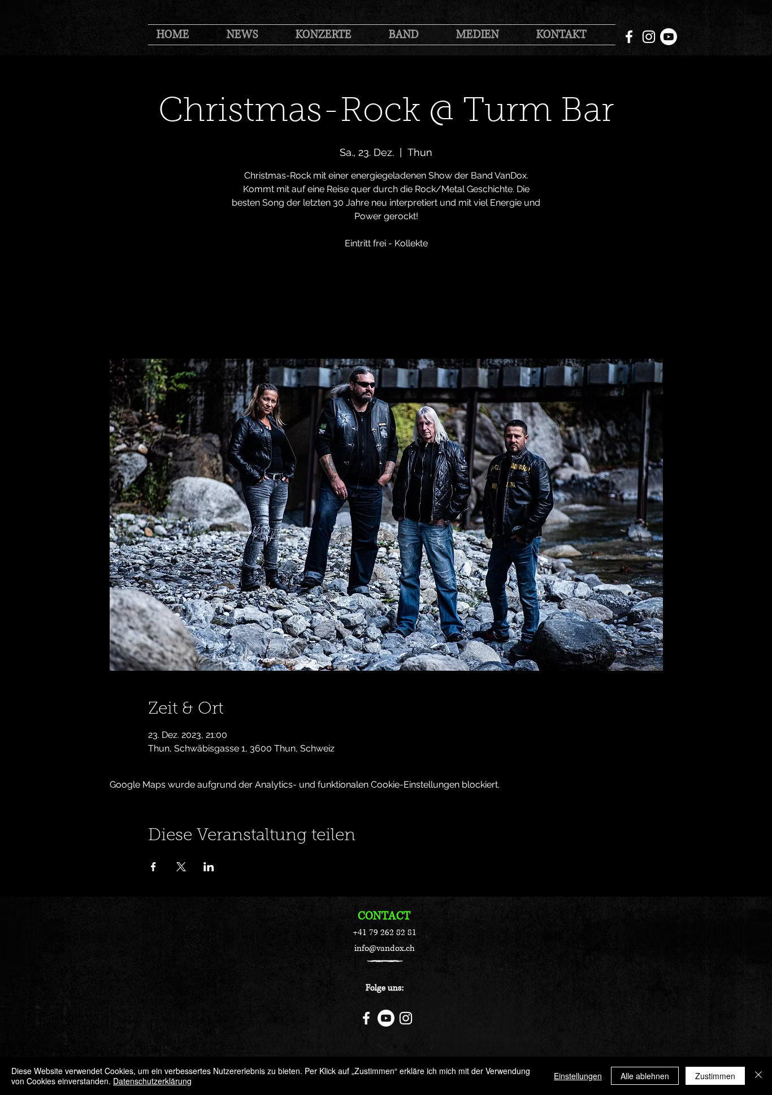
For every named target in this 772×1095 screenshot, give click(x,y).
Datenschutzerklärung (152, 1081)
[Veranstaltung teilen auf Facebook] (153, 866)
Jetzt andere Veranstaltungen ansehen (386, 306)
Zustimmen (715, 1075)
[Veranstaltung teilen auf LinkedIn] (208, 866)
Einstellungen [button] (578, 1075)
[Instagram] (648, 36)
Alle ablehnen (645, 1075)
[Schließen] (758, 1076)
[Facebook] (629, 36)
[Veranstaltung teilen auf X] (181, 866)
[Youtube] (668, 36)
